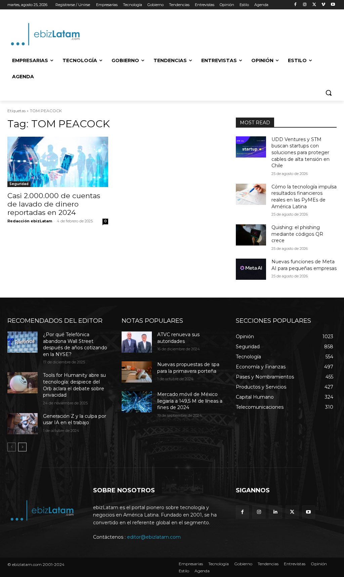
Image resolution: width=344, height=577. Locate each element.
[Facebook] (295, 5)
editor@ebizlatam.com (154, 537)
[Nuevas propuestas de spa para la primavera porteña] (137, 372)
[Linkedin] (275, 512)
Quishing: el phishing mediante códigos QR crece (297, 233)
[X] (314, 5)
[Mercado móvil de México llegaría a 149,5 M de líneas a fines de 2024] (137, 401)
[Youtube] (333, 5)
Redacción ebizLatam (29, 221)
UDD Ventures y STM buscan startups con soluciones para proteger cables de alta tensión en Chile (300, 152)
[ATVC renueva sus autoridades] (137, 342)
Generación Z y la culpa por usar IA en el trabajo (74, 419)
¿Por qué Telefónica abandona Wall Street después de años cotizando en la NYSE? (75, 344)
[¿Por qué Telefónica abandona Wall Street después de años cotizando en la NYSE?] (22, 342)
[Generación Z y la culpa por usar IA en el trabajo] (22, 423)
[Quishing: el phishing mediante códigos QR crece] (251, 235)
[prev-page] (11, 447)
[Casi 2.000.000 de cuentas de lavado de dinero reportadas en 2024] (57, 162)
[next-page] (22, 447)
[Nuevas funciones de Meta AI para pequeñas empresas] (251, 269)
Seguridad (19, 184)
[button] (328, 93)
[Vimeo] (323, 5)
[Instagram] (305, 5)
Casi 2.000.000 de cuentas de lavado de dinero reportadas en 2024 (53, 204)
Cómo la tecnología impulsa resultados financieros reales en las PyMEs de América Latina (304, 197)
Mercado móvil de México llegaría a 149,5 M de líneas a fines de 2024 (189, 400)
